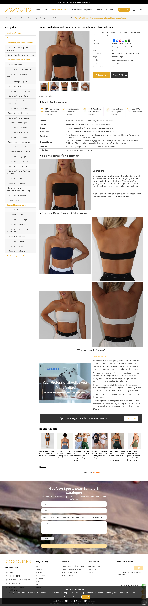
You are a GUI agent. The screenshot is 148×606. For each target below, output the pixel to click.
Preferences (79, 601)
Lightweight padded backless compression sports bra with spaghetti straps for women (82, 455)
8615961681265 (14, 584)
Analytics (70, 601)
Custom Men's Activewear (70, 572)
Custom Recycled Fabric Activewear (73, 566)
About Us (39, 569)
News (38, 581)
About (44, 10)
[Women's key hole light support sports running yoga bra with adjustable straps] (65, 441)
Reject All (62, 597)
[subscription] (138, 568)
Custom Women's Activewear (25, 18)
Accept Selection (73, 597)
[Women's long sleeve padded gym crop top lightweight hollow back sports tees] (100, 441)
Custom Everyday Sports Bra (63, 18)
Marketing (89, 601)
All (12, 18)
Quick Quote (124, 10)
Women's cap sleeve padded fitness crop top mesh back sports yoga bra (47, 454)
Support (98, 10)
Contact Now (102, 75)
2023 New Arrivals (94, 566)
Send (74, 546)
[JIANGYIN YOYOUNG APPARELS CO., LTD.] (18, 10)
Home (37, 10)
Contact (109, 10)
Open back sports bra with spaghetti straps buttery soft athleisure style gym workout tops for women (117, 455)
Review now (95, 473)
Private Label (76, 10)
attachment (48, 538)
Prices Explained (41, 578)
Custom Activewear (58, 10)
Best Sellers (92, 569)
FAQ (37, 585)
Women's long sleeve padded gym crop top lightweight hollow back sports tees (99, 454)
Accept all (86, 597)
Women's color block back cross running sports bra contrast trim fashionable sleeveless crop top (134, 455)
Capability (88, 10)
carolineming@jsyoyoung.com (20, 580)
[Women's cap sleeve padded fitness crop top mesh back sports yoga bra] (47, 441)
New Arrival (92, 572)
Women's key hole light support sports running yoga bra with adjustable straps (65, 454)
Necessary (61, 601)
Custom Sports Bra (44, 18)
